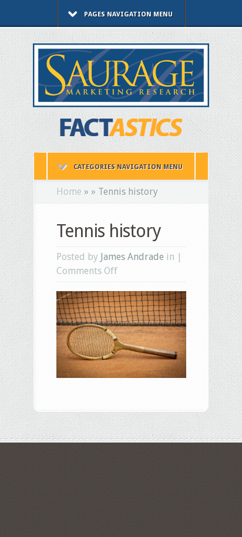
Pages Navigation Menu (128, 14)
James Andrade (132, 256)
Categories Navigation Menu (128, 167)
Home (69, 191)
